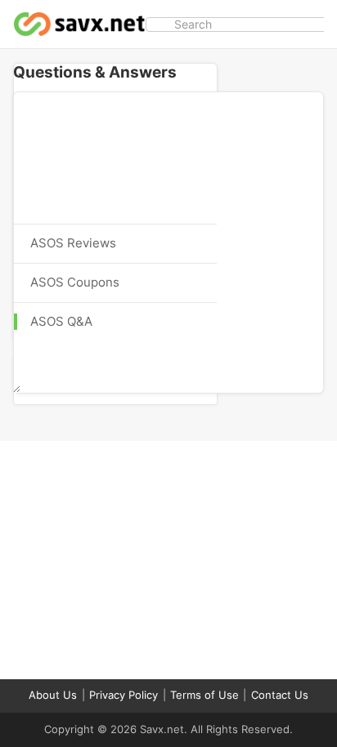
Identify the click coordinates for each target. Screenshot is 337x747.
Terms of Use (204, 694)
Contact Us (279, 694)
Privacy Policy (123, 694)
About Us (53, 694)
